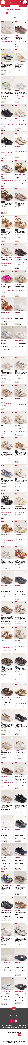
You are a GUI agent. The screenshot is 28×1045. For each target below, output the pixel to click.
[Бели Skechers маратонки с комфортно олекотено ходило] (7, 821)
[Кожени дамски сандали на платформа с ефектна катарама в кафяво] (7, 526)
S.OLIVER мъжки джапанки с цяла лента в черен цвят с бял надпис (21, 993)
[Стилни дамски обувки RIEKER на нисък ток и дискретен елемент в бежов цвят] (7, 715)
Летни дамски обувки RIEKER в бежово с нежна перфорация (7, 562)
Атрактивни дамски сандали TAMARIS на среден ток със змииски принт (7, 260)
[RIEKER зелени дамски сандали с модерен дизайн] (20, 138)
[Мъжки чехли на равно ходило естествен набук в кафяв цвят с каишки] (20, 689)
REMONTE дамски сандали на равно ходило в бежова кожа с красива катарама (21, 509)
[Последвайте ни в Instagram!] (16, 1021)
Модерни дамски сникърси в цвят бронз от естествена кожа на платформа (20, 887)
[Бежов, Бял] (4, 490)
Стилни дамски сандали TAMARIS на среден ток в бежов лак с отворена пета (20, 778)
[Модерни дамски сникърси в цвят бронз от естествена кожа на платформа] (20, 877)
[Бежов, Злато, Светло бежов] (20, 841)
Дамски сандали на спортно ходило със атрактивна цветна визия (6, 65)
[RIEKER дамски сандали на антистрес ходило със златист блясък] (20, 194)
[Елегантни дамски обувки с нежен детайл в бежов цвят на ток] (20, 110)
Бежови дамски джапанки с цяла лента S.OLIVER (6, 964)
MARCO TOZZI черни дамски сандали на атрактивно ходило (6, 204)
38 (6, 72)
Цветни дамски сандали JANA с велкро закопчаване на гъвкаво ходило (21, 373)
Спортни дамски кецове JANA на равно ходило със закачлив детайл (21, 315)
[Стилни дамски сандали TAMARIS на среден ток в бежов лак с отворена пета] (20, 768)
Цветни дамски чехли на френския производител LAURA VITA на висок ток (20, 562)
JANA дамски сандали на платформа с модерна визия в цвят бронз (7, 428)
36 (15, 44)
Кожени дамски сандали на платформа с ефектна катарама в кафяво (6, 537)
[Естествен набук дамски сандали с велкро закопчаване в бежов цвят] (7, 443)
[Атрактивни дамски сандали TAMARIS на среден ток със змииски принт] (7, 249)
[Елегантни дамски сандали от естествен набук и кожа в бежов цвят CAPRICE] (20, 632)
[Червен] (4, 213)
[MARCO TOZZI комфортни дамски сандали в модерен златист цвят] (20, 222)
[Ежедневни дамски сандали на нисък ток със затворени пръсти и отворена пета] (20, 443)
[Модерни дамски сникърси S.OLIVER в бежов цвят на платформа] (7, 27)
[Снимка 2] (6, 88)
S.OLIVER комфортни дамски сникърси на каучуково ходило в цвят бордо (20, 37)
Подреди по (4, 6)
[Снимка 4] (21, 88)
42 (10, 99)
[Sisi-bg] (12, 2)
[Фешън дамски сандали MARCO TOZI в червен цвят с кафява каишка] (7, 304)
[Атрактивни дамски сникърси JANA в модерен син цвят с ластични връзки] (20, 849)
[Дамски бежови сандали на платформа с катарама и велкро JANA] (20, 390)
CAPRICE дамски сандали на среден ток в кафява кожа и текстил (6, 778)
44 (10, 594)
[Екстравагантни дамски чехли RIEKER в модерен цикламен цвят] (7, 276)
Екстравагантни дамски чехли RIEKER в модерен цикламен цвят (6, 287)
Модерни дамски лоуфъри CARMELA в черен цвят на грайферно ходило (6, 913)
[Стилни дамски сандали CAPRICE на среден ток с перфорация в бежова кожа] (20, 417)
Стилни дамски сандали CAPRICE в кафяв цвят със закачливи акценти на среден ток (7, 643)
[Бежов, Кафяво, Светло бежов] (4, 74)
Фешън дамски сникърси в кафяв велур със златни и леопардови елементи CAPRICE (20, 913)
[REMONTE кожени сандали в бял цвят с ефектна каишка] (20, 526)
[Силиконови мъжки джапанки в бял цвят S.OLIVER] (7, 983)
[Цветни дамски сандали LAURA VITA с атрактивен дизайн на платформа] (7, 877)
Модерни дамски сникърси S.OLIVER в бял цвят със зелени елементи (6, 939)
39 (8, 72)
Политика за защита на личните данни (11, 1027)
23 (21, 13)
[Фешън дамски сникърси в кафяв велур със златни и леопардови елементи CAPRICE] (20, 902)
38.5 (8, 785)
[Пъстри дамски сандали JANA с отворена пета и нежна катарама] (7, 471)
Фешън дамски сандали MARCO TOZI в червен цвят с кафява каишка (6, 315)
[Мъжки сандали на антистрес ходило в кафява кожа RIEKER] (20, 249)
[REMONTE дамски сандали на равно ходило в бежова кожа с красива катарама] (20, 498)
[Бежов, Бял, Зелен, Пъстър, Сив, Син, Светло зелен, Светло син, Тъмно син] (18, 462)
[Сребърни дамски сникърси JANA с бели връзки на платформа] (7, 332)
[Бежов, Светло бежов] (4, 158)
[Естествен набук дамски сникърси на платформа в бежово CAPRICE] (20, 743)
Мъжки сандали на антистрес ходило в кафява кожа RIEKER (21, 260)
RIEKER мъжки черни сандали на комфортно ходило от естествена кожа (7, 121)
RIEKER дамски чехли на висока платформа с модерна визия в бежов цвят (21, 287)
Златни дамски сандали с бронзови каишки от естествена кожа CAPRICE (20, 617)
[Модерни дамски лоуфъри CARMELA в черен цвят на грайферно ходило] (7, 902)
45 (15, 596)
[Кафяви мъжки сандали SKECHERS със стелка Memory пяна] (20, 659)
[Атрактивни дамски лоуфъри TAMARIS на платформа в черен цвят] (20, 796)
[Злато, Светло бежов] (4, 518)
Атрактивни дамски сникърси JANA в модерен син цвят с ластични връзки (21, 859)
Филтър (21, 6)
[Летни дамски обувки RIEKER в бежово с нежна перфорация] (7, 552)
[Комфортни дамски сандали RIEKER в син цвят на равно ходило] (7, 166)
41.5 (2, 676)
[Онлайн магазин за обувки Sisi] (14, 1015)
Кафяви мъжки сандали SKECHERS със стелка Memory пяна (20, 669)
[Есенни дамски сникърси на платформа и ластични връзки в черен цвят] (20, 821)
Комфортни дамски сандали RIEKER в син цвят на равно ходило (7, 176)
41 (4, 266)
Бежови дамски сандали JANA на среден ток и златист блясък (21, 481)
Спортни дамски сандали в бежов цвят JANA (6, 400)
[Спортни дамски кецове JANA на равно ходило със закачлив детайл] (20, 304)
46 (22, 265)
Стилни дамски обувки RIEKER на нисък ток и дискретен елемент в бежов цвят (7, 725)
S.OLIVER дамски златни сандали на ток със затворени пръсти (19, 65)
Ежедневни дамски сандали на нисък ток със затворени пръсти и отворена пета (20, 453)
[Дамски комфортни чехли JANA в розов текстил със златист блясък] (7, 363)
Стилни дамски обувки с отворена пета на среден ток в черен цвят (7, 149)
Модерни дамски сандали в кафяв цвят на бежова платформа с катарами (6, 232)
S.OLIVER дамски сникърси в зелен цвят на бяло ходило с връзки (7, 93)
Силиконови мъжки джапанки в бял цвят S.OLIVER (7, 993)
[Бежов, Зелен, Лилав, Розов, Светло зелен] (4, 409)
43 (8, 594)
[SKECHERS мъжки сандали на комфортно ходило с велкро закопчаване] (7, 659)
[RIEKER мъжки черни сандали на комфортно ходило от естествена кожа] (7, 110)
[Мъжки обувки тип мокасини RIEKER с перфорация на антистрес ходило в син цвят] (20, 577)
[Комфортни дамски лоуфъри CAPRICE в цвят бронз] (7, 796)
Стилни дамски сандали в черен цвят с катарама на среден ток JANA (6, 509)
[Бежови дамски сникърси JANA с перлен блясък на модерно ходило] (7, 849)
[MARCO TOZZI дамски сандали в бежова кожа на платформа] (20, 166)
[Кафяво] (18, 46)
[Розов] (18, 102)
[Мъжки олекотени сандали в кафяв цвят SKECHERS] (7, 689)
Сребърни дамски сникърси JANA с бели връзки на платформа (6, 342)
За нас (3, 1025)
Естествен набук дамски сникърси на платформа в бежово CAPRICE (20, 753)
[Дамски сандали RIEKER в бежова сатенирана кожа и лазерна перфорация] (20, 929)
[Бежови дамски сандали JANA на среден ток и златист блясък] (20, 471)
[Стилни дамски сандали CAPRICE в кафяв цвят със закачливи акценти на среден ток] (7, 632)
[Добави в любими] (12, 22)
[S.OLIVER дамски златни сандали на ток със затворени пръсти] (20, 55)
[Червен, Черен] (18, 975)
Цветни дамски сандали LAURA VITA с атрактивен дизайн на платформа (6, 887)
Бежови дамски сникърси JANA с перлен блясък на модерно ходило (6, 859)
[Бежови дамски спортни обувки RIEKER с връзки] (7, 743)
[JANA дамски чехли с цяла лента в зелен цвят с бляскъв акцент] (20, 83)
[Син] (18, 157)
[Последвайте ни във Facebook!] (12, 1021)
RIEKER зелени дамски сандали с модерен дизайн (20, 148)
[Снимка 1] (5, 88)
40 (10, 72)
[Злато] (4, 241)
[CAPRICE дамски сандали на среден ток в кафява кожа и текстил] (7, 768)
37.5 (4, 785)
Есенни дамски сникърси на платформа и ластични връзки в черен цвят (20, 832)
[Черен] (18, 130)
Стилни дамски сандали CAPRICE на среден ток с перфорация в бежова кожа (20, 428)
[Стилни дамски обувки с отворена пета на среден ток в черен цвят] (7, 138)
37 (4, 72)
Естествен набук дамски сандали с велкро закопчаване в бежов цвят (6, 453)
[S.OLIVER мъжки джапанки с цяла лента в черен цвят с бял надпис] (20, 983)
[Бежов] (4, 102)
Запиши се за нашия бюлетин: (14, 1032)
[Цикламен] (18, 296)
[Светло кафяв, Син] (6, 213)
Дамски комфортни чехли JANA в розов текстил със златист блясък (6, 373)
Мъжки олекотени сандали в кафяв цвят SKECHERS (7, 699)
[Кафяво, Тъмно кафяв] (4, 130)
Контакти (24, 1027)
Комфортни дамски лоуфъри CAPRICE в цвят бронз (7, 806)
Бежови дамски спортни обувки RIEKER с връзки (6, 753)
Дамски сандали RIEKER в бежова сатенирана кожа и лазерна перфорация (20, 939)
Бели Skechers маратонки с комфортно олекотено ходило (6, 832)
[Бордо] (20, 324)
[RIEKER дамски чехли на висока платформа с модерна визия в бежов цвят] (20, 276)
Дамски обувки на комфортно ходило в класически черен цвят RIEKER (21, 725)
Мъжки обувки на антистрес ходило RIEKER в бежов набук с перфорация (7, 588)
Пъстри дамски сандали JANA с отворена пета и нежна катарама (7, 481)
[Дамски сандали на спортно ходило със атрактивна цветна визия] (7, 55)
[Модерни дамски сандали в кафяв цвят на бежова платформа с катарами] (7, 222)
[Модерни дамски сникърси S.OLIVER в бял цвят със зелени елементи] (7, 929)
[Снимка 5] (22, 88)
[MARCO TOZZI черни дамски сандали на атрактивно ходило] (7, 194)
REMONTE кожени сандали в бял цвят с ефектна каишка (20, 536)
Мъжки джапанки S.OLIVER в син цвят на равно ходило (20, 964)
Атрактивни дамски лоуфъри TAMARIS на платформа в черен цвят (21, 806)
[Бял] (20, 975)
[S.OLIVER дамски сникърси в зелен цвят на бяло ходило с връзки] (7, 83)
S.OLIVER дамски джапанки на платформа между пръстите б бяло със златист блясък (21, 342)
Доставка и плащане (21, 1025)
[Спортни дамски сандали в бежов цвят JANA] (7, 390)
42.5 (18, 676)
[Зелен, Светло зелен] (4, 186)
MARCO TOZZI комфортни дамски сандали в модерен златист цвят (20, 232)
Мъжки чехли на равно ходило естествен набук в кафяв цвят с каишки (20, 700)
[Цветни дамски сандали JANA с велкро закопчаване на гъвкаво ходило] (20, 363)
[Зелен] (4, 382)
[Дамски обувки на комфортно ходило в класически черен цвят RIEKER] (20, 715)
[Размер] (24, 706)
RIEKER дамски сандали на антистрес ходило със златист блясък (20, 204)
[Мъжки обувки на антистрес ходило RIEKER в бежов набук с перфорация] (7, 577)
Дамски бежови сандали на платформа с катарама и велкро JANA (20, 401)
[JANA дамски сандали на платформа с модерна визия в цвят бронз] (7, 417)
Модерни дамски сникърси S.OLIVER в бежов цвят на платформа (6, 37)
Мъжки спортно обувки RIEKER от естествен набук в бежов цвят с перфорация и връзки (7, 617)
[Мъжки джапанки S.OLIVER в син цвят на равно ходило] (20, 954)
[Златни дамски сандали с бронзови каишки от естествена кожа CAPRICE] (20, 607)
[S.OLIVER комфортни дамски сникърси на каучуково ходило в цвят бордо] (20, 27)
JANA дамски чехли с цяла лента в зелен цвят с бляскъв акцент (21, 93)
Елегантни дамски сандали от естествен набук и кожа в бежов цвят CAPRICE (21, 643)
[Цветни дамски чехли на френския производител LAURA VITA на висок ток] (20, 552)
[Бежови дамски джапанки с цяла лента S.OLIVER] (7, 954)
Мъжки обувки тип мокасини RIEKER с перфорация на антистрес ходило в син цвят (21, 588)
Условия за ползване (10, 1025)
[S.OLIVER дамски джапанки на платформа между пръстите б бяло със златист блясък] (20, 332)
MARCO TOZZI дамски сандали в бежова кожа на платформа (20, 176)
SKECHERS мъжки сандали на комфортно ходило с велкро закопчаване (7, 669)
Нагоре (14, 1009)
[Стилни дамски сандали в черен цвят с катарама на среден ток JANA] (7, 498)
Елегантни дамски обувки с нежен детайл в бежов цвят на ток (20, 121)
